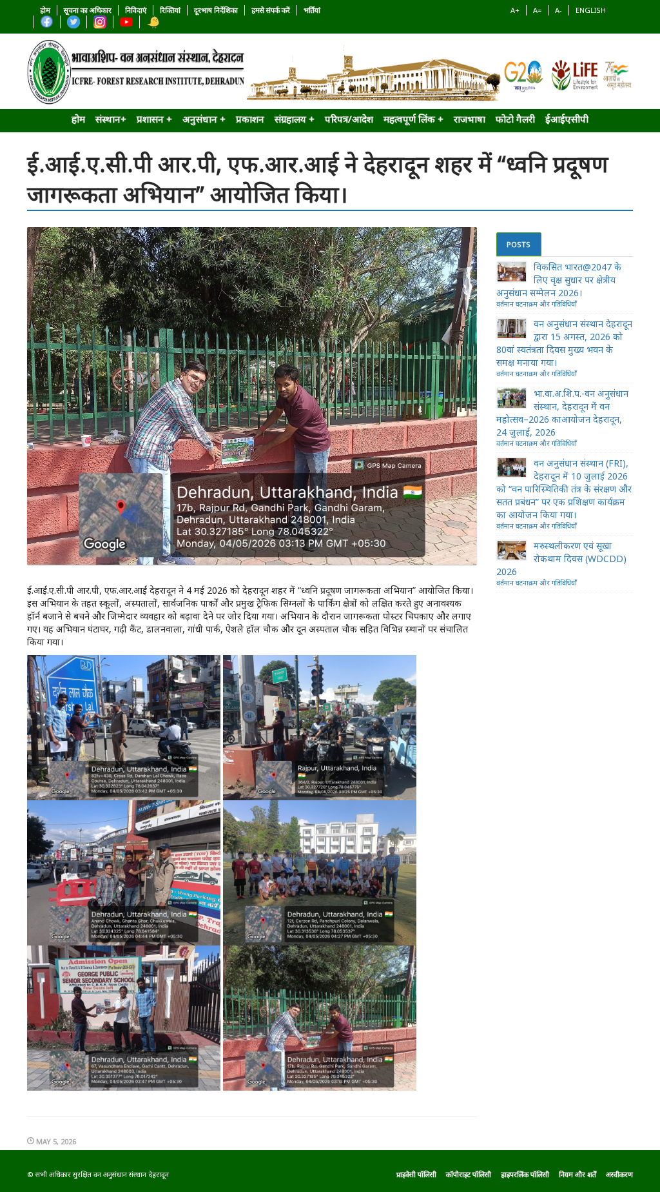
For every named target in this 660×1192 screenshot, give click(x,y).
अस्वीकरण (619, 1174)
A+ (514, 10)
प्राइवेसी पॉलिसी (416, 1174)
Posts (518, 244)
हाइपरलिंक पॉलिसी (525, 1174)
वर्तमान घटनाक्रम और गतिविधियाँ (536, 303)
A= (537, 10)
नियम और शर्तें (577, 1174)
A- (558, 10)
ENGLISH (591, 10)
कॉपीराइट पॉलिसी (468, 1174)
